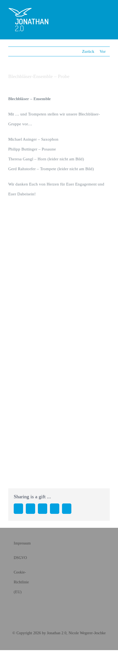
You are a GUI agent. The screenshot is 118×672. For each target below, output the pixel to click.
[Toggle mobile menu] (107, 14)
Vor (103, 51)
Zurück (88, 51)
